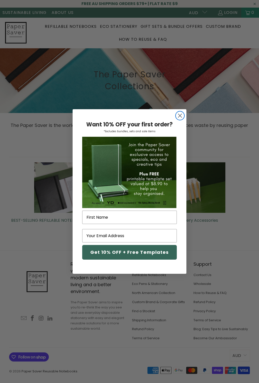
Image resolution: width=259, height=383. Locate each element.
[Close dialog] (180, 115)
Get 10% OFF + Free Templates (129, 252)
